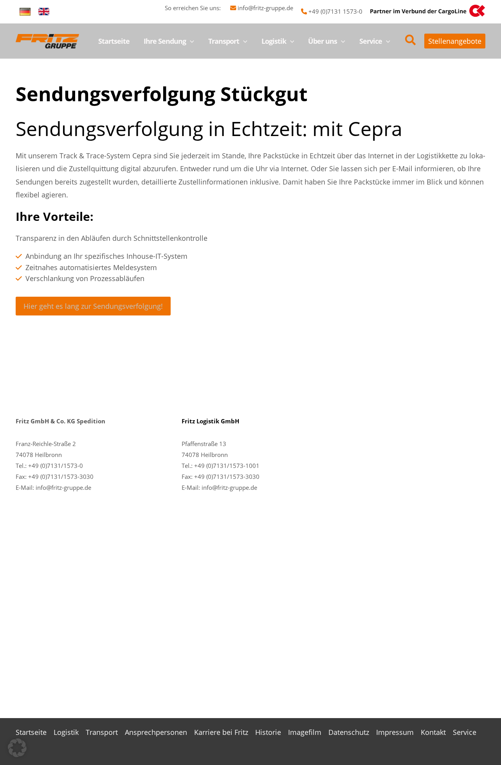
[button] (190, 41)
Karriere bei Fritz (221, 732)
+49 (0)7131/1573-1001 (227, 465)
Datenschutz (348, 732)
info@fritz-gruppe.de (265, 8)
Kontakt (433, 732)
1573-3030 (244, 476)
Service (464, 732)
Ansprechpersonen (156, 732)
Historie (268, 732)
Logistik (66, 732)
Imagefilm (304, 732)
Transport (102, 732)
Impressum (395, 732)
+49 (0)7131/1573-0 (55, 465)
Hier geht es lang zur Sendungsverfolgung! (93, 306)
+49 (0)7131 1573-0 (335, 11)
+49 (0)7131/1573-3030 (61, 476)
